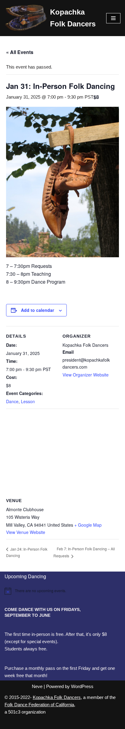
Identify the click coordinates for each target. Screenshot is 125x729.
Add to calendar (37, 310)
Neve (37, 686)
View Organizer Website (85, 375)
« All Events (19, 52)
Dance (12, 401)
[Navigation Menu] (113, 18)
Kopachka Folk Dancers (57, 697)
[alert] (62, 591)
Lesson (28, 401)
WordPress (82, 686)
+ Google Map (88, 525)
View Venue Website (25, 532)
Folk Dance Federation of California (39, 704)
